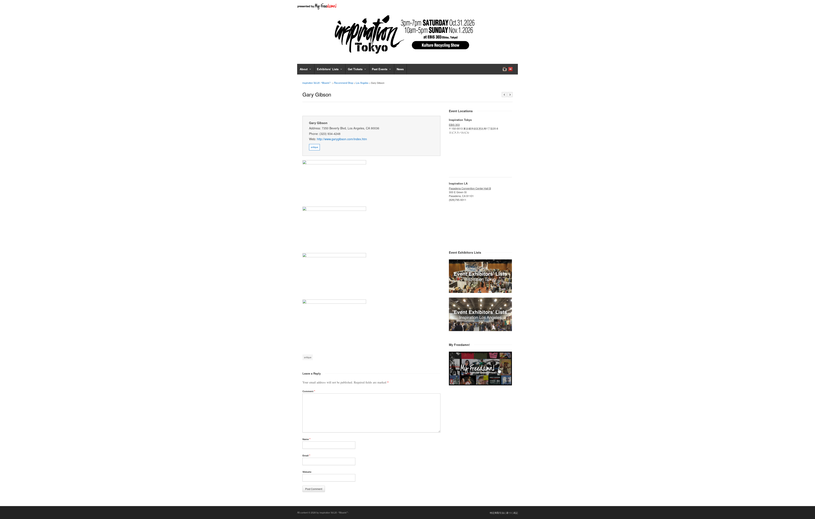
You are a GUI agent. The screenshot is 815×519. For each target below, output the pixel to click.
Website (306, 471)
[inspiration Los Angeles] (480, 330)
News (400, 69)
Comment (308, 391)
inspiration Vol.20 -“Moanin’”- (317, 82)
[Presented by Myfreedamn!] (317, 6)
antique (314, 147)
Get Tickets (355, 69)
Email (306, 455)
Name (306, 439)
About (304, 69)
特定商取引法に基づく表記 (504, 512)
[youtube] (510, 69)
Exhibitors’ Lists (328, 69)
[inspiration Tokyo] (480, 292)
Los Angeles (362, 82)
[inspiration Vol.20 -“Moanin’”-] (407, 55)
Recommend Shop (343, 82)
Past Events (379, 69)
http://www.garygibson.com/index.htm (342, 139)
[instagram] (505, 69)
